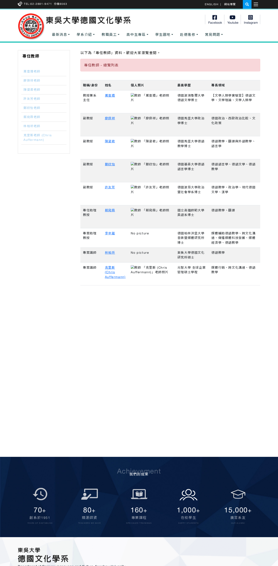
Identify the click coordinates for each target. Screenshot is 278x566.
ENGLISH (211, 4)
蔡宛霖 (110, 210)
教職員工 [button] (109, 34)
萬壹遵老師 (31, 71)
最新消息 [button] (59, 34)
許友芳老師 (31, 98)
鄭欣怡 (110, 164)
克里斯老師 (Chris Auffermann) (37, 137)
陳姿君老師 (31, 89)
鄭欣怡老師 (31, 108)
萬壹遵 (110, 95)
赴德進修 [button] (187, 34)
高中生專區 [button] (136, 34)
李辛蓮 (110, 233)
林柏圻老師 (31, 126)
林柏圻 (110, 252)
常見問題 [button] (212, 34)
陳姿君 (110, 141)
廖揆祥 (110, 118)
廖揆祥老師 (31, 80)
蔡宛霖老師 (31, 117)
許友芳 (110, 187)
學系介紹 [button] (84, 34)
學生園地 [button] (162, 34)
